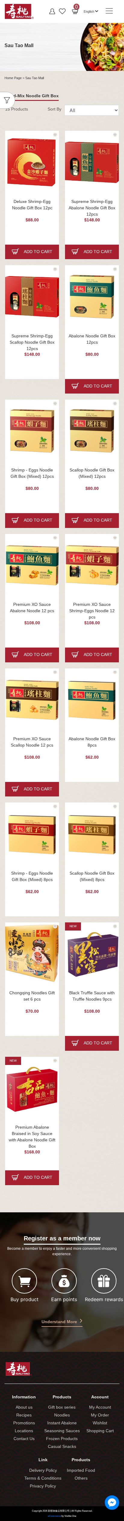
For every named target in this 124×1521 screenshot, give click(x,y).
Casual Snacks (62, 1447)
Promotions (24, 1423)
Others (81, 1478)
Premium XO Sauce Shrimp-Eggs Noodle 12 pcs (92, 611)
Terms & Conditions (42, 1478)
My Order (100, 1415)
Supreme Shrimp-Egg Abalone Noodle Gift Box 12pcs (92, 208)
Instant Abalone (62, 1423)
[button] (91, 10)
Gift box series (62, 1407)
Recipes (24, 1415)
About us (24, 1407)
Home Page (13, 78)
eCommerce (54, 1516)
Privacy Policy (43, 1486)
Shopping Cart (100, 1431)
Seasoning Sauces (62, 1431)
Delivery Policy (43, 1470)
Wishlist (100, 1423)
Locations (24, 1431)
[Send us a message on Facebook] (112, 1502)
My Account (100, 1407)
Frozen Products (62, 1439)
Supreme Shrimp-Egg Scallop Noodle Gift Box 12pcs (32, 342)
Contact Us (24, 1439)
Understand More (59, 1322)
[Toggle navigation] (109, 11)
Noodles (62, 1415)
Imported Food (81, 1470)
